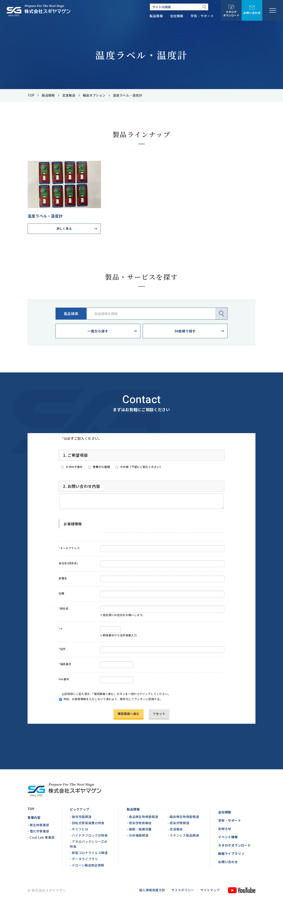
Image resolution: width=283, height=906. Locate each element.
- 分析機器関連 (137, 835)
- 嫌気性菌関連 (80, 816)
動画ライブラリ (229, 853)
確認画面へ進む (128, 714)
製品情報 (48, 95)
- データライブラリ (84, 859)
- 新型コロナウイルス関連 (89, 852)
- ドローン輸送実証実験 (87, 865)
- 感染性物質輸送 (139, 823)
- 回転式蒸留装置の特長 (87, 823)
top (31, 95)
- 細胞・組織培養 (139, 829)
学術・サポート (229, 820)
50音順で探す (185, 331)
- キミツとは (79, 829)
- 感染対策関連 (178, 823)
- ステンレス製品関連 (183, 835)
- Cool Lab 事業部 (41, 837)
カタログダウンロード (234, 845)
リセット (159, 714)
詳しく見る (64, 228)
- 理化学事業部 (38, 831)
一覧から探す (97, 331)
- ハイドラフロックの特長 (89, 835)
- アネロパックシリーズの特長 (89, 844)
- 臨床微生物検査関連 (183, 816)
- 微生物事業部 (38, 825)
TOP (31, 809)
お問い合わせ (228, 862)
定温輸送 (68, 95)
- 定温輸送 (175, 829)
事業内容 (34, 817)
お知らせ (224, 828)
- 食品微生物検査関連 (142, 816)
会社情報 (224, 812)
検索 (221, 313)
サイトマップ (210, 890)
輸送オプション (94, 95)
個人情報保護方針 (152, 890)
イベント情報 (228, 837)
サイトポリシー (182, 890)
